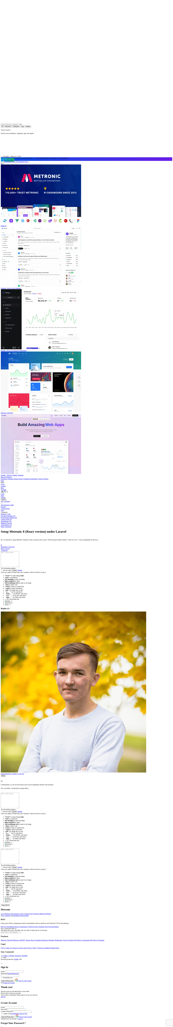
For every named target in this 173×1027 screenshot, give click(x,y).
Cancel (14, 570)
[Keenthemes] (15, 162)
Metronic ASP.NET (19, 940)
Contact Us (8, 948)
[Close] (1, 963)
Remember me (7, 977)
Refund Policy (54, 948)
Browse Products (6, 477)
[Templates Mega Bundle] (20, 915)
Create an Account (9, 983)
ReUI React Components (82, 940)
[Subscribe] (20, 932)
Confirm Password (7, 1011)
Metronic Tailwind (7, 940)
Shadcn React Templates (22, 479)
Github (5, 956)
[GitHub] (5, 492)
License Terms (22, 948)
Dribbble (25, 956)
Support (15, 948)
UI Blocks (30, 927)
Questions (8, 126)
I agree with (7, 1013)
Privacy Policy (32, 948)
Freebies (45, 479)
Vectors (40, 479)
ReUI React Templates (97, 940)
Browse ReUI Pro (7, 160)
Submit (20, 570)
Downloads (15, 914)
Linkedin (11, 956)
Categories (16, 126)
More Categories (6, 527)
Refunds (48, 914)
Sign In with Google (24, 981)
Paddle (16, 959)
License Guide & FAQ (26, 914)
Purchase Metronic (39, 914)
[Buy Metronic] (6, 915)
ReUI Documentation (52, 927)
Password (4, 973)
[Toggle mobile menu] (1, 162)
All (2, 126)
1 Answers (4, 550)
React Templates (39, 927)
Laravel (7, 548)
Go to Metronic (6, 914)
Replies (28, 126)
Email (3, 971)
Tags (22, 126)
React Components (21, 927)
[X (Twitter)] (7, 492)
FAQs (3, 948)
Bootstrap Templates (7, 479)
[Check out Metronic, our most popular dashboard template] (2, 492)
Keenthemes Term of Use (19, 1013)
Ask (5, 501)
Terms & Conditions (43, 948)
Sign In (4, 499)
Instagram (18, 956)
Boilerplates (34, 479)
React (3, 548)
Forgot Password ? (13, 973)
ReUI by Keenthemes (8, 927)
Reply (3, 776)
